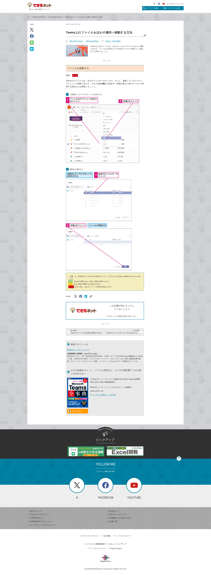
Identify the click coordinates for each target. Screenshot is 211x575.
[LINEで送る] (32, 42)
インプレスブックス (98, 548)
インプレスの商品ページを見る (104, 395)
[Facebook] (159, 4)
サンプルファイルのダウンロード (43, 525)
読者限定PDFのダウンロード (41, 521)
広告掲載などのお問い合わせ (120, 518)
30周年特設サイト (37, 518)
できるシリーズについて (39, 514)
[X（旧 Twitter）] (154, 4)
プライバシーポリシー (90, 536)
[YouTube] (164, 4)
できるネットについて (176, 4)
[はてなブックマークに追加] (32, 49)
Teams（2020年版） (113, 41)
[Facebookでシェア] (32, 36)
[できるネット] (28, 17)
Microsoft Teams (55, 17)
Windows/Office (38, 17)
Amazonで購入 (77, 411)
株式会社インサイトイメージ (78, 350)
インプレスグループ (123, 536)
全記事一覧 (113, 521)
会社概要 (107, 536)
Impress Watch (116, 548)
